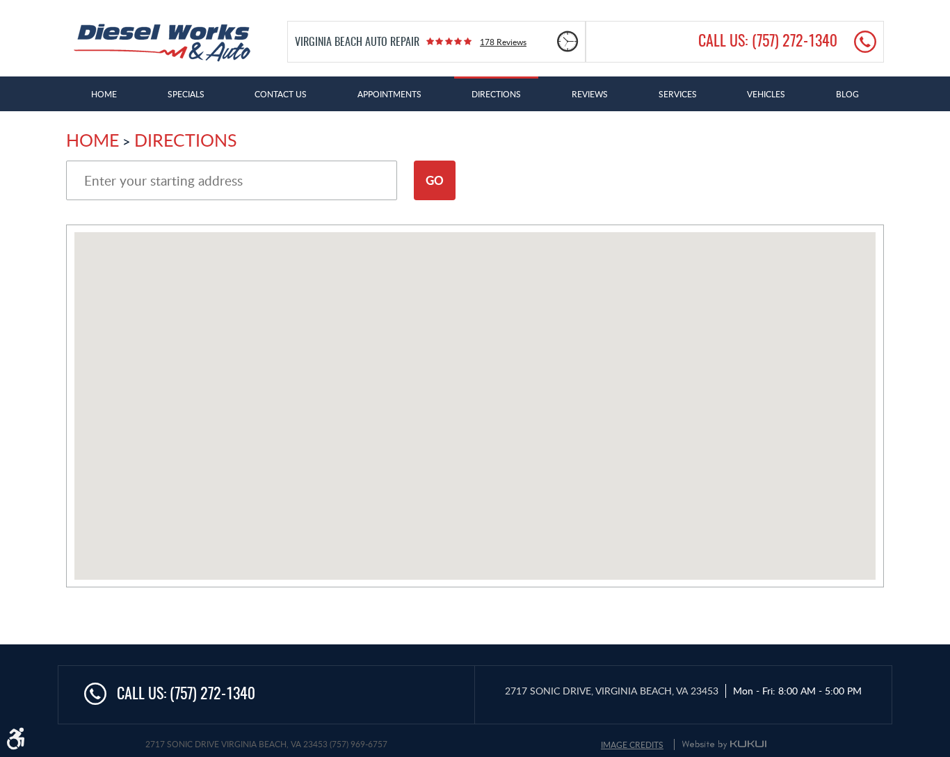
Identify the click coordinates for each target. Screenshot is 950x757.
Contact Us (281, 93)
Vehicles (766, 93)
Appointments (389, 93)
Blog (847, 93)
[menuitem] (104, 93)
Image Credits (632, 744)
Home (104, 93)
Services (678, 93)
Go (435, 180)
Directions (496, 93)
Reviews (590, 93)
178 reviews (503, 42)
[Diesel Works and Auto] (162, 43)
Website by (724, 744)
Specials (186, 93)
